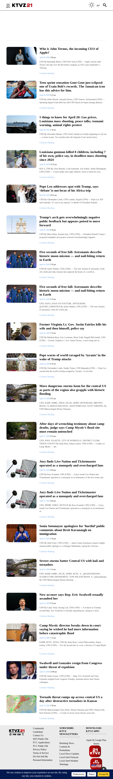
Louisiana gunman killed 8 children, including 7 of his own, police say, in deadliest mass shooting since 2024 (73, 155)
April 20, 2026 (44, 57)
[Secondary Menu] (10, 5)
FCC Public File (40, 746)
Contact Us (38, 735)
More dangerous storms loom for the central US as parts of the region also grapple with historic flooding (72, 390)
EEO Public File (40, 739)
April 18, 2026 (44, 195)
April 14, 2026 (44, 603)
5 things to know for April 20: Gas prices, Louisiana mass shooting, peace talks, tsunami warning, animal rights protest (71, 121)
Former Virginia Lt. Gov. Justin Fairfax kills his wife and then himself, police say (72, 326)
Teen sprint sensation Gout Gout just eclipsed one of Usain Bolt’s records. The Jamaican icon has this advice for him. (72, 86)
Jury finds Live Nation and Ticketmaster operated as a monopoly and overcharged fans (71, 463)
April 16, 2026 (44, 230)
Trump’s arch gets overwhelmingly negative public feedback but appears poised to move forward (69, 221)
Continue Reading (46, 73)
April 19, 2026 (44, 164)
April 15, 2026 (44, 399)
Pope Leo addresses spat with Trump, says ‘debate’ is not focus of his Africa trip (68, 188)
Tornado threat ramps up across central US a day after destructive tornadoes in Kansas (70, 699)
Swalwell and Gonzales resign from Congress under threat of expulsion (70, 665)
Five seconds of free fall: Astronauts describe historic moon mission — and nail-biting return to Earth (72, 256)
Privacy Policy (39, 749)
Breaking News (66, 743)
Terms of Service (41, 753)
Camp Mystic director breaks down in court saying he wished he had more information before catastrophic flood (70, 629)
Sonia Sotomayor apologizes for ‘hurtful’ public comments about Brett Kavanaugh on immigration (72, 530)
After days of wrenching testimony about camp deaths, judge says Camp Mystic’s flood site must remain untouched (71, 427)
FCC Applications (41, 742)
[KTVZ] (24, 5)
